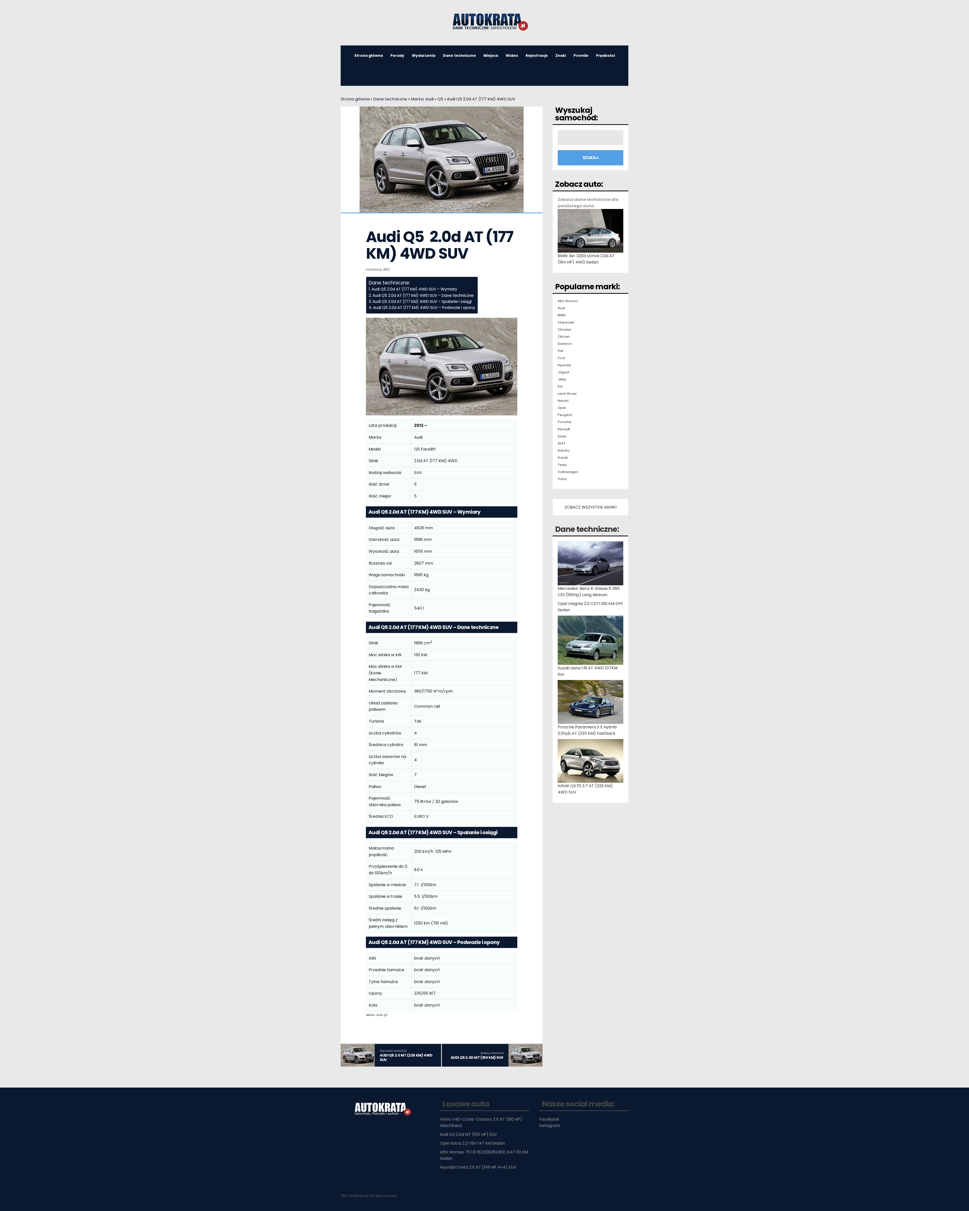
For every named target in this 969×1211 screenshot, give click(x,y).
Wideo (512, 55)
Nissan (563, 401)
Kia (560, 386)
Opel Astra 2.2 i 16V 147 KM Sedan (472, 1143)
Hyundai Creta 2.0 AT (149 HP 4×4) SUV (478, 1167)
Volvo (562, 479)
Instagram (549, 1125)
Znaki (560, 55)
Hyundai (564, 365)
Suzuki (563, 457)
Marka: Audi (422, 99)
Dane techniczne (459, 55)
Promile (581, 55)
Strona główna (368, 55)
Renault (564, 429)
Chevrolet (566, 322)
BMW (562, 315)
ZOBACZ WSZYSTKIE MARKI (590, 507)
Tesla (562, 465)
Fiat (560, 351)
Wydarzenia (423, 55)
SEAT (562, 443)
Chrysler (564, 329)
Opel (562, 408)
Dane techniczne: (587, 529)
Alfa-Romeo (568, 301)
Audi (561, 308)
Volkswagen (568, 472)
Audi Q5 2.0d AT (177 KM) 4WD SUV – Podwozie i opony (424, 307)
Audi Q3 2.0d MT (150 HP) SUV (468, 1134)
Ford (561, 358)
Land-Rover (567, 393)
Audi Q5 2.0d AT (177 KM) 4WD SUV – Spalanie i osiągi (422, 301)
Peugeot (565, 415)
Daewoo (565, 343)
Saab (562, 436)
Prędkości (605, 55)
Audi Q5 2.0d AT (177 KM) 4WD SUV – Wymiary (414, 289)
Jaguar (564, 372)
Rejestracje (537, 55)
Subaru (564, 450)
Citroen (564, 336)
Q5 (440, 99)
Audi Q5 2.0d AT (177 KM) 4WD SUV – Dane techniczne (423, 295)
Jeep (562, 379)
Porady (397, 55)
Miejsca (490, 55)
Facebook (549, 1119)
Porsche (564, 422)
